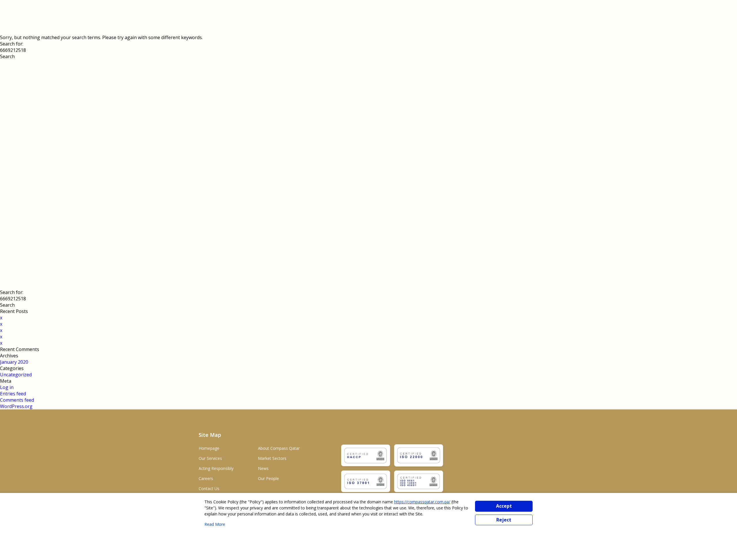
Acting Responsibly (216, 468)
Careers (206, 478)
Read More (214, 524)
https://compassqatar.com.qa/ (422, 501)
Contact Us (209, 488)
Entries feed (13, 393)
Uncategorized (16, 374)
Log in (7, 387)
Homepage (209, 448)
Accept (504, 506)
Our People (268, 478)
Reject (503, 520)
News (263, 468)
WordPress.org (16, 406)
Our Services (210, 458)
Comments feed (17, 400)
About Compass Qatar (279, 448)
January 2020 (14, 362)
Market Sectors (272, 458)
